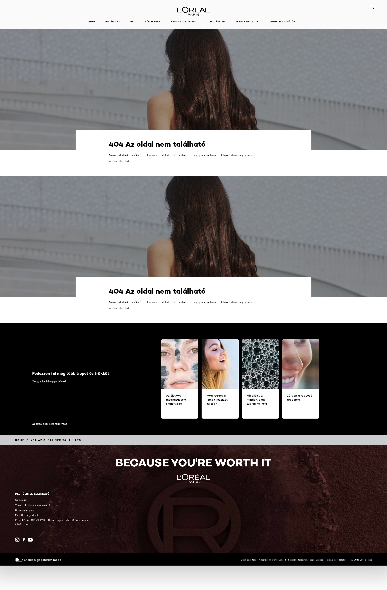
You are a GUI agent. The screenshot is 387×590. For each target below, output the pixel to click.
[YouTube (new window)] (30, 540)
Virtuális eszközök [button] (282, 21)
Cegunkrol (21, 499)
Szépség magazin (25, 509)
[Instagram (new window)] (17, 540)
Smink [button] (91, 21)
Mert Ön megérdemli (26, 515)
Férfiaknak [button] (152, 21)
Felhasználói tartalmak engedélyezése (304, 560)
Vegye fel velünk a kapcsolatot (32, 504)
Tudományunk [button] (216, 21)
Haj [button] (132, 21)
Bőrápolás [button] (112, 21)
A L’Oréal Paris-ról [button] (184, 21)
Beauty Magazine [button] (247, 21)
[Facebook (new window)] (24, 540)
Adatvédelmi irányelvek (271, 560)
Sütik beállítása (248, 560)
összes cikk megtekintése (49, 424)
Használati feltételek (336, 560)
